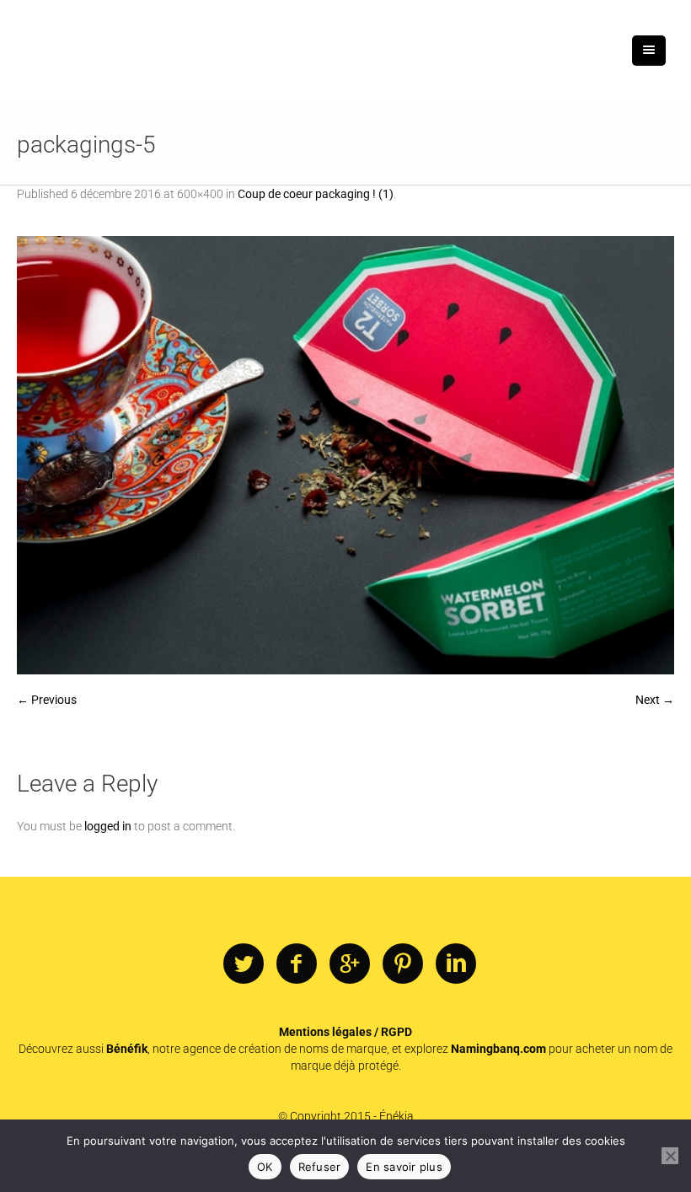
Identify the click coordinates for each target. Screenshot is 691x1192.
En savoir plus (404, 1166)
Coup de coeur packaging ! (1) (316, 194)
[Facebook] (297, 964)
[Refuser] (670, 1155)
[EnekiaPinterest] (403, 964)
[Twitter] (243, 964)
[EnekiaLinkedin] (456, 964)
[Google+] (350, 964)
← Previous (47, 699)
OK (265, 1166)
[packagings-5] (345, 455)
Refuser (319, 1166)
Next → (654, 699)
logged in (107, 826)
